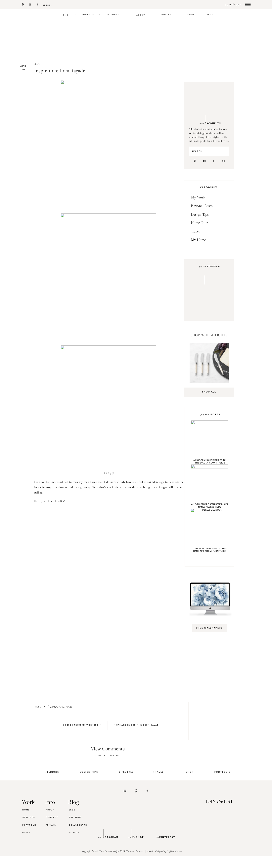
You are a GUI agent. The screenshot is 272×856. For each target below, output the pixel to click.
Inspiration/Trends (61, 707)
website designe (154, 851)
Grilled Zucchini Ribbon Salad (137, 725)
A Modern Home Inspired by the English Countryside (209, 461)
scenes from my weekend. (81, 725)
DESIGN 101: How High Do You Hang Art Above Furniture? (209, 549)
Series (37, 64)
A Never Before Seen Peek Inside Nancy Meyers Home (209, 505)
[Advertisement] (211, 698)
